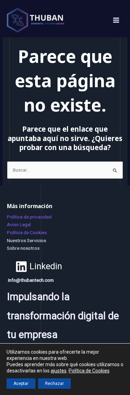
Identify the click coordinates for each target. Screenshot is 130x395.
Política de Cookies (27, 232)
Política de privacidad (29, 217)
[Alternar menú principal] (116, 20)
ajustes (59, 370)
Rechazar (54, 383)
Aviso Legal (19, 224)
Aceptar (21, 383)
